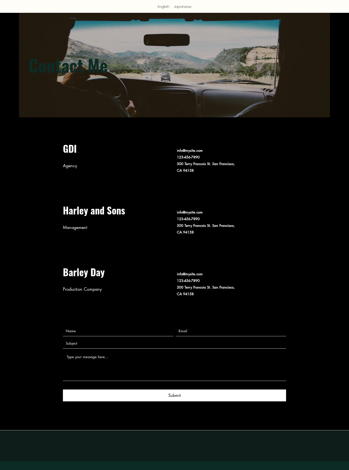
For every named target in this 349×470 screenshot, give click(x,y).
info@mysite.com (190, 150)
